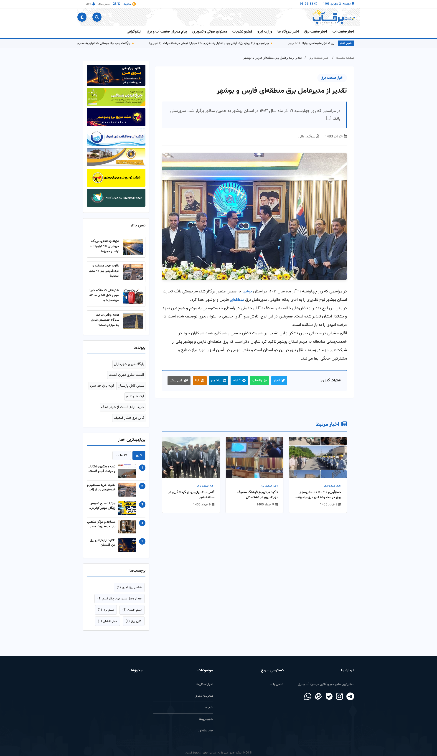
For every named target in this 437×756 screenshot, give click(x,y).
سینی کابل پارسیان (131, 386)
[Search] (97, 17)
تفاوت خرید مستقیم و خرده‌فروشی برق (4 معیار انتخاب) (104, 270)
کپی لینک (176, 380)
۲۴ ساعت (121, 455)
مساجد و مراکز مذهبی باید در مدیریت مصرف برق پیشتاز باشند (101, 524)
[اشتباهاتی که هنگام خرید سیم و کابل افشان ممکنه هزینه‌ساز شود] (133, 296)
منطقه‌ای (237, 300)
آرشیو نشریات (242, 32)
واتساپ (257, 380)
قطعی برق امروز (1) (129, 587)
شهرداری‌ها (206, 719)
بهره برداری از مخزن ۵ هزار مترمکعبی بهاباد (332, 43)
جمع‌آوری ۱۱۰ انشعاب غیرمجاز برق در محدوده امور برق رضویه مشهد (319, 495)
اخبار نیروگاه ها (288, 32)
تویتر (277, 380)
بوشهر (247, 291)
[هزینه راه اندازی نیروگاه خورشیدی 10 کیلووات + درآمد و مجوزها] (133, 247)
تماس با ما (277, 684)
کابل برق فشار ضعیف (129, 418)
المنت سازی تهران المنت (126, 375)
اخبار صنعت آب (343, 32)
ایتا (197, 380)
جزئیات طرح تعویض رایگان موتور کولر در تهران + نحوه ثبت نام (101, 505)
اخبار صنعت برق (315, 32)
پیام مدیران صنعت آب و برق (167, 32)
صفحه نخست (345, 58)
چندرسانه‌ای (205, 730)
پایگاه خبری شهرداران (129, 364)
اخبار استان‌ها (204, 684)
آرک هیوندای (135, 396)
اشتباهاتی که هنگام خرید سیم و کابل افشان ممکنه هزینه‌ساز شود (104, 295)
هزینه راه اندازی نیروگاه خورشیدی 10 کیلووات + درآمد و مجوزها (104, 246)
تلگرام (237, 380)
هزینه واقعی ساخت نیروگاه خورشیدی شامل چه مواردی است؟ (105, 319)
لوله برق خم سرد (102, 386)
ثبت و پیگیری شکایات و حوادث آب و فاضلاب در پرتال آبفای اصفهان (101, 469)
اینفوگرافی (134, 32)
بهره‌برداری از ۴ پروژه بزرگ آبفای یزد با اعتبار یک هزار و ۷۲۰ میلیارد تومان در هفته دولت (219, 43)
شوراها (208, 707)
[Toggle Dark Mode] (81, 17)
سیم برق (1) (106, 609)
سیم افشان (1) (132, 609)
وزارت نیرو (264, 32)
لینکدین (216, 380)
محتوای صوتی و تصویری (209, 32)
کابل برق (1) (134, 621)
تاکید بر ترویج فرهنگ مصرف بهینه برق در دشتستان (257, 495)
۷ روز (139, 455)
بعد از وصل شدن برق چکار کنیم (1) (119, 598)
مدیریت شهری (204, 695)
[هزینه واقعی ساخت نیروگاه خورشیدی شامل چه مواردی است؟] (133, 321)
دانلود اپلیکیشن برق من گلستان (102, 542)
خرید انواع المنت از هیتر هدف (122, 407)
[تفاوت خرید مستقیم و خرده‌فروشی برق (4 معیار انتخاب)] (133, 272)
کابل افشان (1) (107, 621)
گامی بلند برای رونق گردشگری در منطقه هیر (191, 495)
